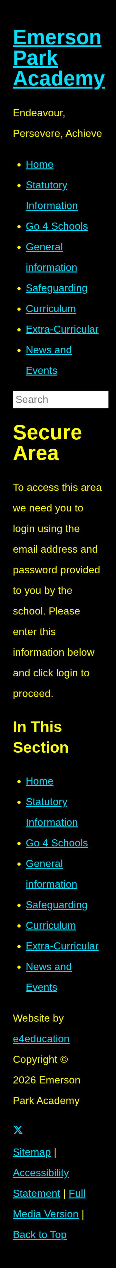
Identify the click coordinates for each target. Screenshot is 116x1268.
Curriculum (51, 925)
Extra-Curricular (62, 946)
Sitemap (32, 1152)
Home (39, 781)
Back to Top (40, 1234)
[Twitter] (18, 1131)
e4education (41, 1038)
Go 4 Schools (57, 843)
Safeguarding (57, 904)
